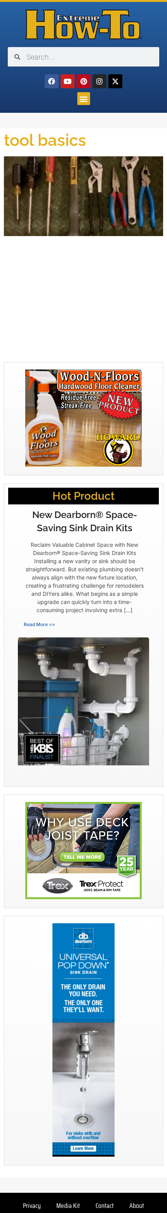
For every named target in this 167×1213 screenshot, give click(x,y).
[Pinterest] (83, 81)
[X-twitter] (115, 81)
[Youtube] (68, 81)
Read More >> (39, 624)
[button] (83, 98)
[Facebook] (52, 81)
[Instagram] (99, 81)
